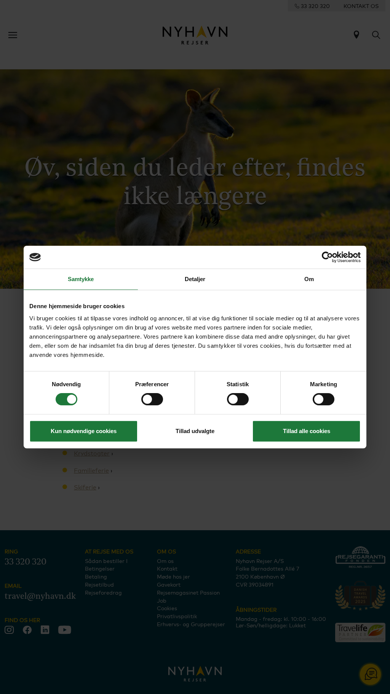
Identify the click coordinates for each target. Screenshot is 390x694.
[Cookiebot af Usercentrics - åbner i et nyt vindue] (327, 257)
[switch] (152, 399)
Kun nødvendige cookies (84, 431)
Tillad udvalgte (195, 431)
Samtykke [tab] (81, 279)
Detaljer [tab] (195, 279)
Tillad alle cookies (306, 431)
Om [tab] (309, 279)
